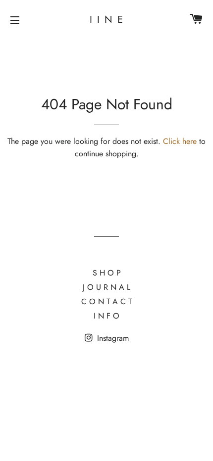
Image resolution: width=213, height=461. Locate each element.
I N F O (106, 316)
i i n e (107, 20)
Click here (180, 141)
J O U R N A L (106, 287)
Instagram (112, 338)
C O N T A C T (106, 301)
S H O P (107, 272)
